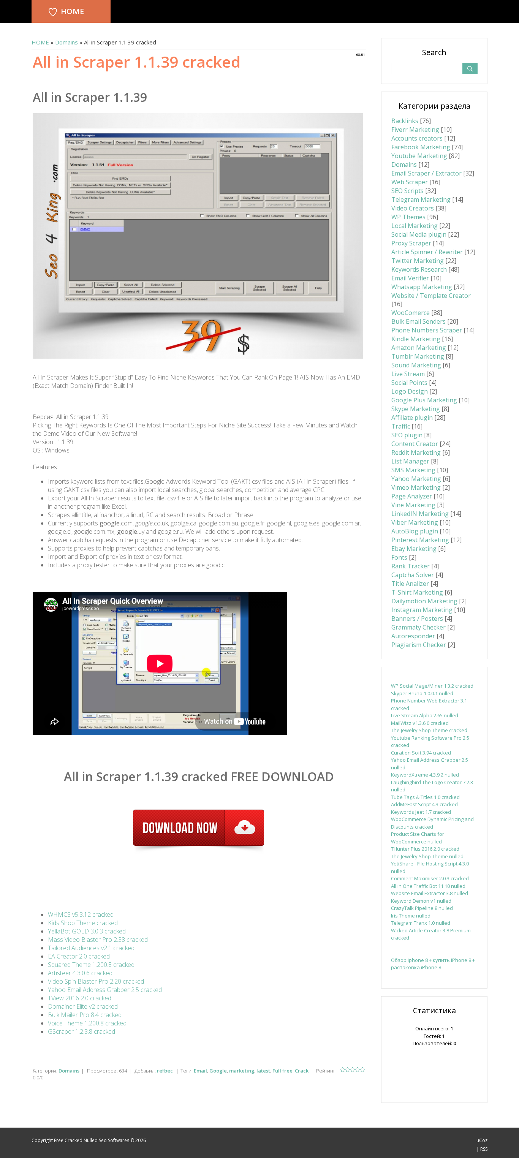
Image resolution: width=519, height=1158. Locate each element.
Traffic (400, 426)
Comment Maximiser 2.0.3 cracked (430, 878)
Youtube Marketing (419, 156)
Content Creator (414, 444)
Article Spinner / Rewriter (427, 252)
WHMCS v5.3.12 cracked (81, 914)
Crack (302, 1070)
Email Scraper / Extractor (426, 173)
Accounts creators (417, 138)
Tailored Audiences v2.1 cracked (91, 948)
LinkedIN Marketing (420, 513)
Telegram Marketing (421, 199)
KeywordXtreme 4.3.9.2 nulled (425, 774)
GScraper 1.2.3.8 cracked (81, 1031)
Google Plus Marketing (424, 400)
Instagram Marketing (422, 610)
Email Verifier (410, 278)
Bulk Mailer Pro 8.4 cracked (85, 1015)
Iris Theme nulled (410, 915)
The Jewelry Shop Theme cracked (429, 730)
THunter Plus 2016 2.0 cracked (425, 848)
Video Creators (412, 208)
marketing (241, 1070)
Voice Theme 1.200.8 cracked (87, 1023)
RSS (483, 1149)
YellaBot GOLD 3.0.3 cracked (87, 931)
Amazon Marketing (418, 347)
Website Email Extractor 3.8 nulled (429, 893)
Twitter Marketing (417, 260)
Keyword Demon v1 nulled (421, 900)
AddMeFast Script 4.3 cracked (424, 804)
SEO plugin (406, 435)
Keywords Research (419, 269)
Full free (282, 1070)
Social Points (409, 382)
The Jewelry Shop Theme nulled (427, 856)
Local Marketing (414, 225)
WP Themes (408, 217)
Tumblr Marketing (417, 356)
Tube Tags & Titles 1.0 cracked (425, 797)
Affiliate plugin (412, 417)
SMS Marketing (413, 470)
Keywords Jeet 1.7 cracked (421, 811)
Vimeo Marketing (416, 487)
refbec (165, 1070)
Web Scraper (409, 182)
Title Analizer (410, 583)
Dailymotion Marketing (424, 601)
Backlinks (404, 121)
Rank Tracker (410, 566)
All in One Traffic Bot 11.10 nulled (428, 886)
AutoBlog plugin (414, 531)
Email (200, 1070)
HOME (72, 11)
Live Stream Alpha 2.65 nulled (424, 715)
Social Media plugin (418, 234)
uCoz (481, 1140)
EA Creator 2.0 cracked (79, 956)
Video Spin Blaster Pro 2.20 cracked (96, 981)
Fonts (399, 557)
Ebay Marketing (414, 548)
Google (218, 1070)
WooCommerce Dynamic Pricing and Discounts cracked (432, 823)
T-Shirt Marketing (417, 592)
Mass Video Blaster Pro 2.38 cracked (98, 939)
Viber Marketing (414, 522)
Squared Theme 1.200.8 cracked (91, 964)
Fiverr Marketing (415, 129)
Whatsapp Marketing (421, 287)
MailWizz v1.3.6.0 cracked (420, 723)
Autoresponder (413, 636)
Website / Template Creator (431, 295)
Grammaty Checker (418, 627)
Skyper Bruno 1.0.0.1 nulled (422, 693)
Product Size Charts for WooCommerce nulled (417, 838)
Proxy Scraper (411, 243)
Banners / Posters (417, 618)
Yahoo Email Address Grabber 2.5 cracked (105, 990)
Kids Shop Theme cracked (83, 923)
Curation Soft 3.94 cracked (421, 752)
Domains (66, 42)
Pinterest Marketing (420, 540)
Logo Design (409, 391)
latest (263, 1070)
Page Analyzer (411, 496)
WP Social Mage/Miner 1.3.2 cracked (432, 685)
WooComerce (410, 312)
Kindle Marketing (415, 339)
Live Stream (408, 374)
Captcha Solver (412, 575)
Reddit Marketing (416, 452)
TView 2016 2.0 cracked (79, 998)
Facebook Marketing (420, 147)
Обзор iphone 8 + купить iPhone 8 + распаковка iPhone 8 (433, 964)
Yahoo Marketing (416, 479)
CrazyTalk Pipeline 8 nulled (422, 908)
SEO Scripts (407, 191)
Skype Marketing (415, 409)
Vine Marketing (413, 505)
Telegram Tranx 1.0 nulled (420, 922)
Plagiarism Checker (418, 645)
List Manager (410, 461)
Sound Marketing (416, 365)
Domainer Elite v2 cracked (83, 1006)
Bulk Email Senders (418, 321)
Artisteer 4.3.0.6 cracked (80, 973)
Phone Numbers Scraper (426, 330)
